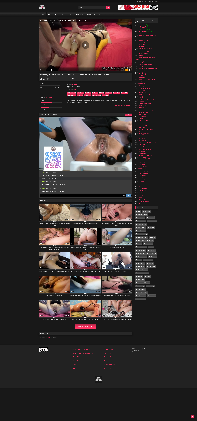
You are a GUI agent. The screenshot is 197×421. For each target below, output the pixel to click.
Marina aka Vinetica (143, 109)
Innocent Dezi (142, 70)
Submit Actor (107, 368)
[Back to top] (192, 416)
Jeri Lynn (140, 192)
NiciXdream (141, 144)
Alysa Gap (141, 131)
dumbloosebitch (142, 153)
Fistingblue (141, 138)
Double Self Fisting (142, 234)
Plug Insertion (141, 263)
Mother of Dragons (143, 201)
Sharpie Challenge (142, 269)
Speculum (140, 276)
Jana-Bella (141, 122)
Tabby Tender (142, 92)
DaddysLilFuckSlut (143, 172)
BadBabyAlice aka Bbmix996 (146, 155)
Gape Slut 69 (142, 116)
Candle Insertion (142, 224)
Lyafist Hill (141, 85)
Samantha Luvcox (143, 136)
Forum (89, 14)
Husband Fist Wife (143, 120)
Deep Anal (151, 227)
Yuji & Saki (141, 98)
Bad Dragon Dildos (142, 214)
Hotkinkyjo (141, 61)
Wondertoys (152, 295)
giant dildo (109, 92)
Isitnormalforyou (142, 157)
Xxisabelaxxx (142, 148)
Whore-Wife (141, 127)
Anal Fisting (147, 211)
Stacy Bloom (141, 55)
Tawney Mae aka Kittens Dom (146, 111)
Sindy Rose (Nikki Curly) (145, 74)
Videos (69, 14)
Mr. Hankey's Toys (142, 256)
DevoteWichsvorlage (144, 88)
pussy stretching (97, 95)
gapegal (140, 118)
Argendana (141, 37)
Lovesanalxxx (142, 179)
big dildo (95, 92)
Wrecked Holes (141, 299)
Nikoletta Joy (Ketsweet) (145, 103)
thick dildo (106, 95)
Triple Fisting (141, 286)
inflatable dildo (72, 95)
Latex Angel (141, 90)
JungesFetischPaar (143, 133)
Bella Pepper (142, 114)
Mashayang (141, 162)
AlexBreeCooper (143, 168)
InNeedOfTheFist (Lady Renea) (147, 142)
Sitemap (75, 368)
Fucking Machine (142, 247)
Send (128, 195)
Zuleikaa (140, 197)
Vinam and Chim (143, 112)
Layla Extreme (142, 175)
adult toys (81, 92)
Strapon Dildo (141, 279)
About (73, 78)
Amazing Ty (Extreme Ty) (145, 40)
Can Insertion (152, 221)
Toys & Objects (79, 14)
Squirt (148, 276)
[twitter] (140, 350)
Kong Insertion (152, 253)
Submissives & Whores (143, 282)
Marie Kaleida (142, 63)
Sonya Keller (142, 181)
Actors (61, 14)
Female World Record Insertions (145, 240)
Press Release (108, 353)
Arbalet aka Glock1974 (144, 149)
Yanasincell (141, 77)
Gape (151, 247)
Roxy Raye (141, 72)
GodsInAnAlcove (143, 173)
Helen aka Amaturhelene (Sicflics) (147, 68)
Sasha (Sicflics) (142, 66)
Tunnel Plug (151, 286)
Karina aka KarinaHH (144, 159)
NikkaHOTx (141, 24)
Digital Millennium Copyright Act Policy (83, 349)
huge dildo (125, 92)
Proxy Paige (141, 196)
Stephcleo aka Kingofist (144, 48)
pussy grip (88, 95)
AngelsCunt (141, 83)
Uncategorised (141, 289)
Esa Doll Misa (142, 190)
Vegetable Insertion (142, 292)
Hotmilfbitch (141, 27)
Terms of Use (76, 357)
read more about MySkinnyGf (122, 105)
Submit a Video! (98, 14)
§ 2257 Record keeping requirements (83, 353)
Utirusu (140, 183)
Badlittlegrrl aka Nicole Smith (146, 99)
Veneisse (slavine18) (144, 94)
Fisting (139, 243)
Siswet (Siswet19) (143, 53)
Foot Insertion (148, 243)
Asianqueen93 (142, 151)
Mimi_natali (141, 123)
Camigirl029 (141, 87)
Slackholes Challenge (143, 273)
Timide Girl (141, 29)
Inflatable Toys (72, 92)
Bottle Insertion (141, 221)
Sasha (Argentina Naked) (145, 64)
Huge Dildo (152, 250)
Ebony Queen (142, 31)
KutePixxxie (141, 194)
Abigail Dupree (142, 105)
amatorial (88, 92)
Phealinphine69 (142, 203)
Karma (106, 360)
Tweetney (141, 146)
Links (74, 364)
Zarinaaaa (141, 184)
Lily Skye (141, 96)
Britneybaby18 (142, 170)
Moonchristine (142, 101)
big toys (102, 92)
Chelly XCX (141, 42)
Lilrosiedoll (141, 177)
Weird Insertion (141, 295)
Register (156, 1)
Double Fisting (141, 230)
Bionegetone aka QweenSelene (147, 35)
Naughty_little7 (142, 125)
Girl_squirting (142, 26)
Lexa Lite (141, 186)
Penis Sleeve (149, 260)
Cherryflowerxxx (142, 160)
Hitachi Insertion (142, 250)
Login (149, 1)
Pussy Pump (152, 266)
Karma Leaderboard (109, 364)
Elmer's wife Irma (143, 46)
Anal (139, 211)
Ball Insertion (141, 217)
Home (43, 14)
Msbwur (140, 50)
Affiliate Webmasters (109, 349)
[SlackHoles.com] (42, 7)
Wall (49, 14)
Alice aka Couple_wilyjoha (145, 129)
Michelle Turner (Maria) (144, 51)
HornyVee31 (141, 44)
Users (54, 14)
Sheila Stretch (142, 199)
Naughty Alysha (142, 166)
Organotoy (153, 256)
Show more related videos (85, 326)
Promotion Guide (108, 357)
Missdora (141, 33)
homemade (117, 92)
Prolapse (151, 263)
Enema (153, 237)
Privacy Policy (77, 360)
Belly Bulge (151, 217)
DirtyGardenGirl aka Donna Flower (147, 38)
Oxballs (139, 260)
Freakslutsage (142, 140)
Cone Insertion (141, 227)
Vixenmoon (141, 107)
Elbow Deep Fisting (142, 237)
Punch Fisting (141, 266)
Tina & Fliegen (142, 75)
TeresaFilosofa (142, 188)
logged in (48, 337)
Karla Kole (141, 135)
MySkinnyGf (76, 89)
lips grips (81, 95)
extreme (74, 84)
